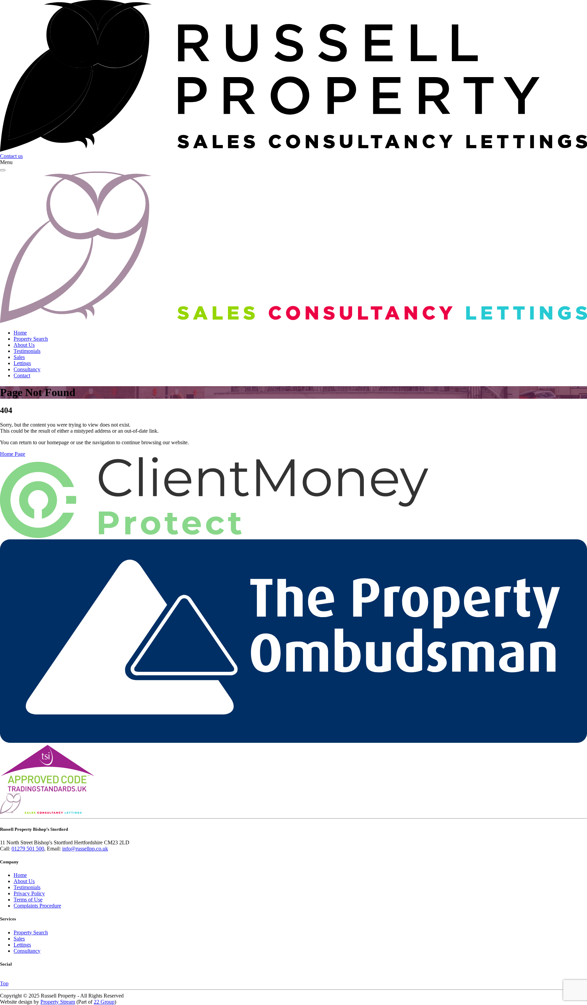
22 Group (104, 1002)
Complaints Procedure (37, 906)
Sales (19, 357)
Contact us (11, 156)
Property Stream (57, 1002)
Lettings (22, 363)
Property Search (31, 339)
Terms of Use (28, 899)
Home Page (12, 454)
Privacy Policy (29, 893)
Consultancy (27, 369)
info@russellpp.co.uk (85, 848)
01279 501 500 (28, 848)
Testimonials (27, 351)
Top (4, 983)
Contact (22, 375)
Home (20, 333)
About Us (24, 345)
